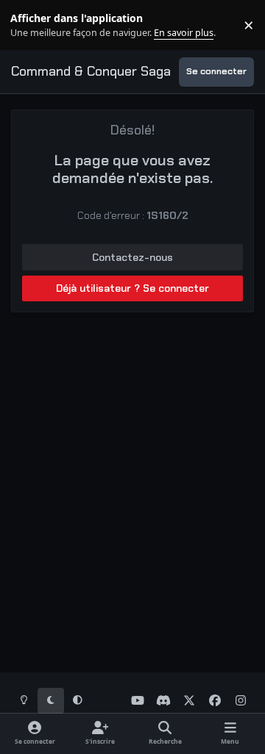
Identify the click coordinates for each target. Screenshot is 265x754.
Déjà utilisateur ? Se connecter (132, 288)
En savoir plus (34, 25)
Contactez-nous (132, 257)
